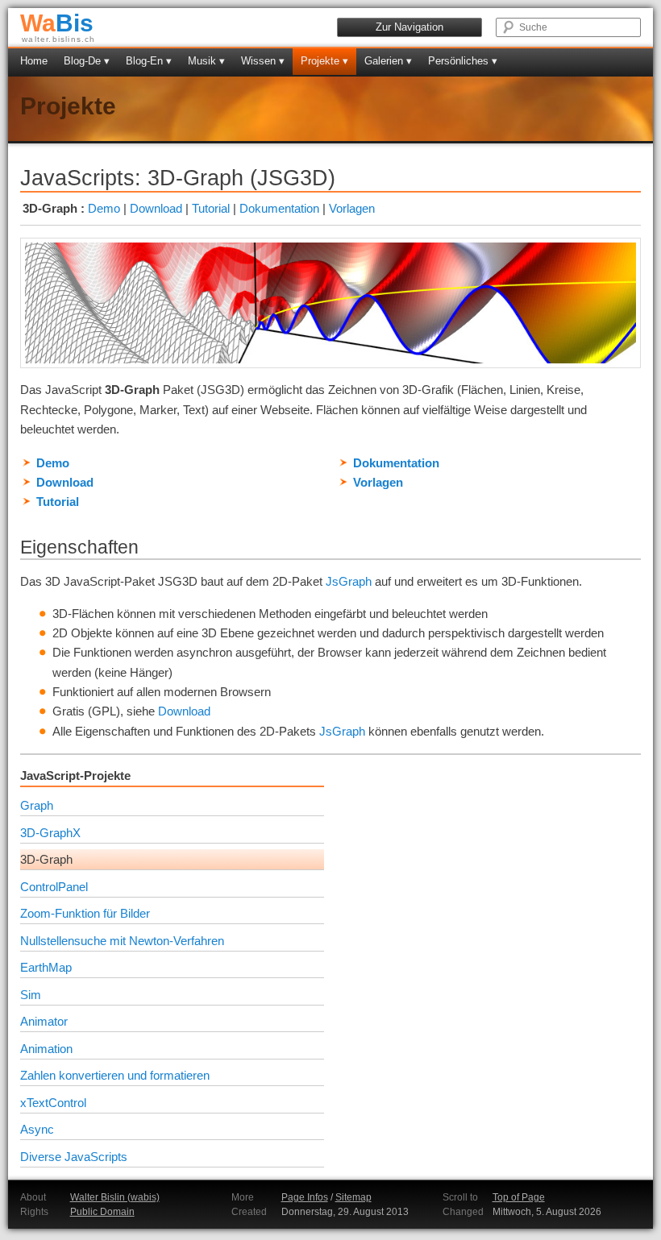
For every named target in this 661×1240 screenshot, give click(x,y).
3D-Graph (46, 859)
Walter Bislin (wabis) (115, 1197)
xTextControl (53, 1102)
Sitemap (353, 1197)
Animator (44, 1021)
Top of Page (519, 1197)
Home (34, 61)
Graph (36, 805)
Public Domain (102, 1211)
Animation (46, 1048)
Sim (30, 995)
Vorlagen (352, 208)
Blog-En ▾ (149, 61)
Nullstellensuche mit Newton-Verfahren (122, 941)
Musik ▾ (206, 61)
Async (37, 1129)
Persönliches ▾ (462, 61)
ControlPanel (54, 887)
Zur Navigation (409, 27)
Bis (57, 23)
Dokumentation (279, 208)
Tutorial (211, 208)
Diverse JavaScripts (73, 1156)
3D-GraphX (50, 833)
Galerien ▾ (388, 61)
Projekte (68, 106)
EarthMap (46, 967)
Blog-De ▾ (87, 61)
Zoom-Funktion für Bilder (85, 913)
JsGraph (349, 581)
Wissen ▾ (263, 61)
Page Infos (304, 1197)
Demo (104, 208)
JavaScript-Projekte (75, 775)
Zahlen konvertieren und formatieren (115, 1075)
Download (156, 208)
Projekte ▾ (324, 61)
